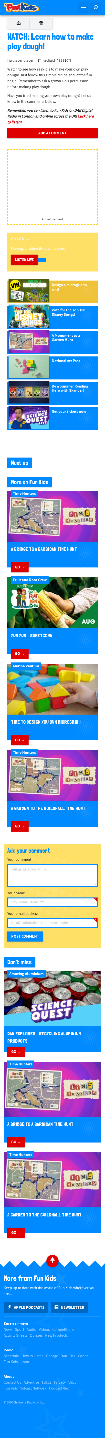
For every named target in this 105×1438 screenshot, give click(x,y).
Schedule (11, 1356)
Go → (20, 567)
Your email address (23, 913)
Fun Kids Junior (17, 1362)
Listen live (24, 259)
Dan (64, 1356)
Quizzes (36, 1335)
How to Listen (32, 1356)
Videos (44, 1329)
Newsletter (72, 1307)
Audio (31, 1329)
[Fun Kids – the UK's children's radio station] (26, 7)
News (8, 1329)
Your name (16, 893)
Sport (19, 1329)
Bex (72, 1356)
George (52, 1356)
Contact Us (12, 1382)
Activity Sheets (15, 1335)
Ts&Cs (47, 1382)
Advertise (31, 1382)
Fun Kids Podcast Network (25, 1388)
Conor (83, 1356)
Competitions (63, 1329)
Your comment (19, 859)
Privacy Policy (65, 1382)
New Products (56, 1335)
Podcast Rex (59, 1388)
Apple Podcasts (29, 1307)
